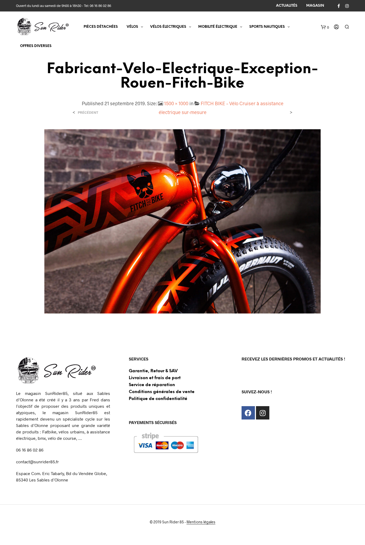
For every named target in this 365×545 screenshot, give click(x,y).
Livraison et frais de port (155, 378)
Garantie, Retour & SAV (153, 371)
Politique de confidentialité (158, 399)
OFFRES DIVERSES (36, 46)
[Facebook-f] (248, 412)
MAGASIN (315, 5)
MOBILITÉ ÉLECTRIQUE (217, 27)
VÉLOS (132, 27)
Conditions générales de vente (162, 392)
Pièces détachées (101, 27)
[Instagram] (262, 412)
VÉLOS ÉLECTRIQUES (168, 27)
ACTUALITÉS (286, 5)
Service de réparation (152, 385)
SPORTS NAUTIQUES (267, 27)
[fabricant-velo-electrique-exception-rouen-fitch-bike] (182, 220)
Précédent (88, 112)
